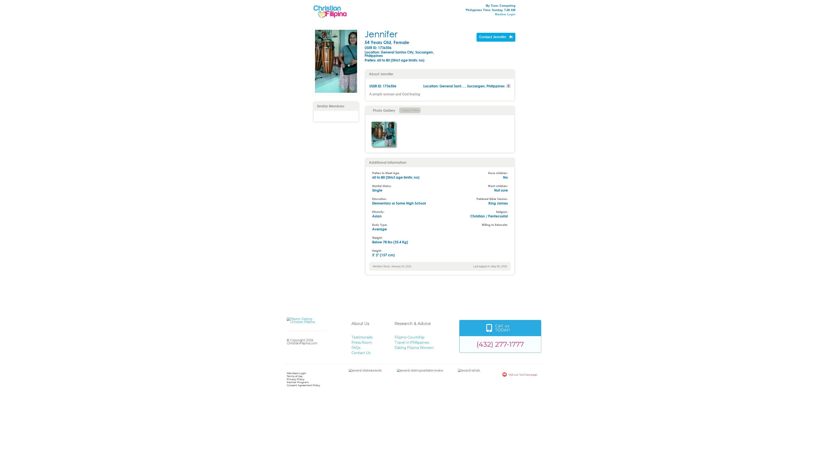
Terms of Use (294, 376)
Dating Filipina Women (414, 348)
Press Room (361, 342)
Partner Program (298, 382)
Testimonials (362, 337)
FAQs (355, 348)
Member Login (505, 14)
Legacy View (410, 110)
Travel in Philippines (412, 342)
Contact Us (360, 353)
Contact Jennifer (493, 37)
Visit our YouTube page (522, 374)
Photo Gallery (384, 110)
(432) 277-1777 (500, 344)
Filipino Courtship (410, 337)
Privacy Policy (295, 379)
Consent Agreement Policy (303, 385)
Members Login (296, 373)
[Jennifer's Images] (383, 134)
